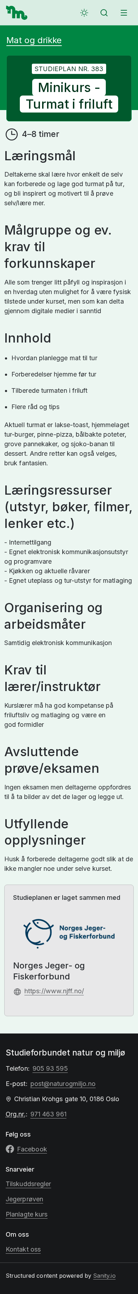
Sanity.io (104, 1275)
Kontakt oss (23, 1249)
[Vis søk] (104, 12)
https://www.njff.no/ (54, 991)
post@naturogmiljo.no (63, 1083)
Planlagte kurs (26, 1214)
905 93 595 (50, 1068)
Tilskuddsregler (28, 1183)
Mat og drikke (34, 40)
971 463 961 (48, 1114)
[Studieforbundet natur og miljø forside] (17, 13)
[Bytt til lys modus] (84, 12)
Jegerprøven (24, 1199)
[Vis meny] (123, 12)
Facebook (32, 1149)
